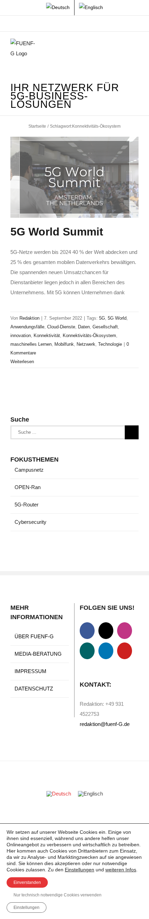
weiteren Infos (120, 869)
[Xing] (87, 650)
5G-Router (26, 505)
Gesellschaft (105, 326)
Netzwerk (86, 344)
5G (102, 318)
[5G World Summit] (74, 177)
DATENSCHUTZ (34, 689)
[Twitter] (105, 630)
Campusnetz (29, 470)
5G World (117, 318)
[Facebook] (87, 630)
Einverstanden (27, 882)
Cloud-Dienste (61, 326)
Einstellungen (79, 869)
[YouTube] (124, 650)
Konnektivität (47, 335)
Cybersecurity (30, 522)
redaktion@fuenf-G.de (105, 724)
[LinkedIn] (105, 650)
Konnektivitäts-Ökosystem (89, 335)
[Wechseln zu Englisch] (90, 7)
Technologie (110, 344)
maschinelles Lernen (31, 344)
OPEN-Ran (28, 487)
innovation (20, 335)
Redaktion (29, 318)
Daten (84, 326)
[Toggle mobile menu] (136, 49)
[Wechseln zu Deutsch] (58, 794)
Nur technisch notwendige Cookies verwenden (58, 895)
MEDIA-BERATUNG (38, 654)
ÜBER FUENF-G (34, 636)
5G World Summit (56, 231)
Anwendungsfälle (27, 326)
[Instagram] (124, 630)
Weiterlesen (22, 361)
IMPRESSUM (30, 671)
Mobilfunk (64, 344)
